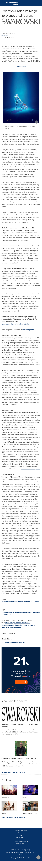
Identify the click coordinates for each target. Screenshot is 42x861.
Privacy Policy (26, 850)
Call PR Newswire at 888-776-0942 (21, 843)
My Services (20, 837)
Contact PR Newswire (21, 831)
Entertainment (6, 797)
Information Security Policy (14, 852)
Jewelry (25, 797)
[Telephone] (35, 3)
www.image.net (28, 329)
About (20, 835)
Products (20, 833)
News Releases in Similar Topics (12, 818)
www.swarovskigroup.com (30, 469)
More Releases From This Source (12, 772)
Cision (25, 858)
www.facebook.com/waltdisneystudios (16, 324)
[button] (21, 21)
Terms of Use (15, 850)
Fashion (4, 813)
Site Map (28, 852)
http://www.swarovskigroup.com (13, 642)
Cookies (21, 855)
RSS (34, 852)
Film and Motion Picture (30, 813)
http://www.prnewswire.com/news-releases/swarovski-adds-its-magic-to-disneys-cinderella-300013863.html (19, 625)
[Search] (39, 3)
